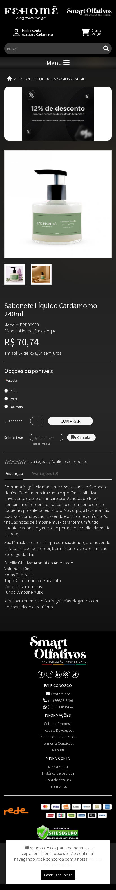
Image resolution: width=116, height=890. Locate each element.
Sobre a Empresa (58, 723)
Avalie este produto (70, 461)
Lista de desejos (58, 779)
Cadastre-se (44, 34)
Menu (54, 63)
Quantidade (13, 421)
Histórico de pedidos (58, 773)
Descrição (13, 473)
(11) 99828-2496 (60, 700)
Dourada (16, 407)
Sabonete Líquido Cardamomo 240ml (51, 78)
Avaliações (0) (45, 473)
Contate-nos (60, 694)
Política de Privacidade (58, 737)
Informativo (58, 786)
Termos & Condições (58, 743)
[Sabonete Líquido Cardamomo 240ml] (58, 204)
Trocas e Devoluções (58, 730)
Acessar (27, 34)
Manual (58, 750)
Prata (14, 399)
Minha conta (58, 766)
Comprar (71, 421)
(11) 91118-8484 (60, 707)
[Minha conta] (16, 32)
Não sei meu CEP (42, 444)
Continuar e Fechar (58, 875)
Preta (13, 391)
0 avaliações (36, 461)
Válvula (11, 380)
